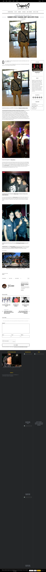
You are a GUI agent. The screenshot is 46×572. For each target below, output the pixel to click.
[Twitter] (35, 97)
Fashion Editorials (17, 15)
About (14, 1)
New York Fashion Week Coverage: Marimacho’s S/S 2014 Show (23, 311)
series (8, 60)
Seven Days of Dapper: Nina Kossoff (6, 305)
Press (6, 1)
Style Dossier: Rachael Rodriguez (25, 305)
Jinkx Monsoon (6, 165)
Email (12, 334)
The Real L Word (4, 246)
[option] (6, 302)
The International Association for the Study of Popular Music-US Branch (13, 110)
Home (3, 1)
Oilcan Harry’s (13, 159)
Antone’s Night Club (5, 194)
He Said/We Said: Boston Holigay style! (27, 422)
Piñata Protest (16, 193)
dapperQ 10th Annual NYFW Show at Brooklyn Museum (37, 72)
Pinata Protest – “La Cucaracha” (11, 268)
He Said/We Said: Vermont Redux (27, 494)
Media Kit (10, 1)
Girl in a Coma (15, 197)
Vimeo (24, 268)
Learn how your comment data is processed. (20, 346)
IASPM (3, 274)
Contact (17, 1)
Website (22, 334)
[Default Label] (37, 97)
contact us (11, 375)
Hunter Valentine (12, 246)
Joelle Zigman (11, 286)
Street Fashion (23, 15)
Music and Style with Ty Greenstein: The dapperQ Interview (24, 284)
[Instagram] (39, 97)
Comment (3, 323)
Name (3, 334)
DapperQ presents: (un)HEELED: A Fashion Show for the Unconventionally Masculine (39, 423)
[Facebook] (33, 97)
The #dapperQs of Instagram (16, 305)
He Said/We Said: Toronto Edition (27, 566)
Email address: (34, 103)
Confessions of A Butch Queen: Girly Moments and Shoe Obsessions (8, 311)
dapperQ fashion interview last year (16, 247)
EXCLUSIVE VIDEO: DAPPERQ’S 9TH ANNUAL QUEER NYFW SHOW (11, 367)
